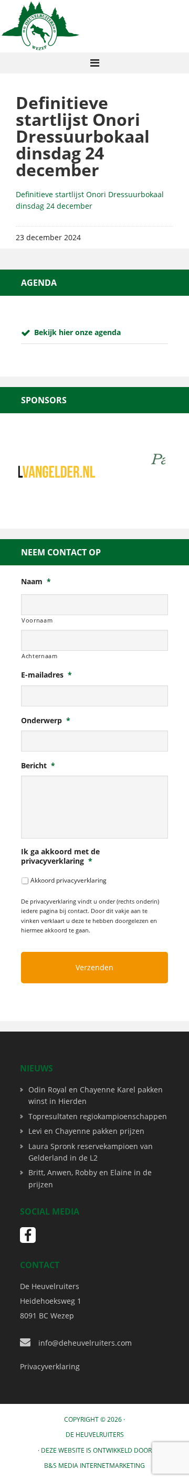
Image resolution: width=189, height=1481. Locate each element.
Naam (36, 581)
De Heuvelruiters (95, 1434)
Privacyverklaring (50, 1366)
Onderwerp (45, 720)
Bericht (38, 765)
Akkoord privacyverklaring (68, 880)
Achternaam (40, 656)
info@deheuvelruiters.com (85, 1343)
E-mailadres (46, 675)
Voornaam (37, 620)
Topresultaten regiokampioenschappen (97, 1116)
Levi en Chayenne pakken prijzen (86, 1131)
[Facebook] (28, 1235)
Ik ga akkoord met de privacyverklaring (60, 856)
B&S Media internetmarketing (94, 1465)
